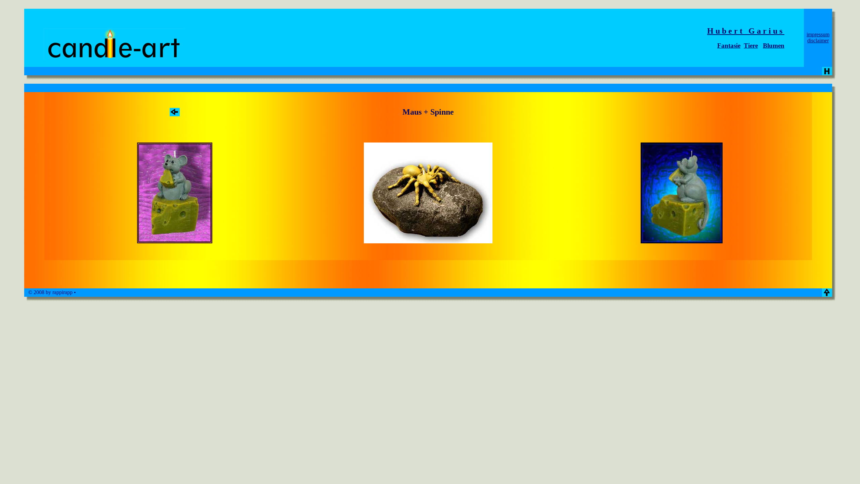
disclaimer (818, 40)
